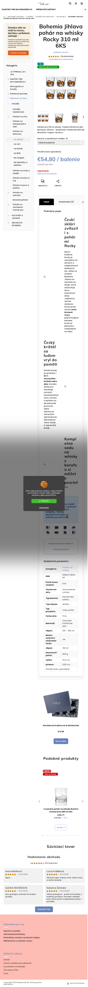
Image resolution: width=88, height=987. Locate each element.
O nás (6, 973)
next (83, 801)
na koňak (18, 148)
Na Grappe (19, 157)
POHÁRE (15, 103)
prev (39, 801)
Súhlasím (45, 501)
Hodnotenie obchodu (44, 857)
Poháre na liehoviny (18, 132)
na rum (17, 144)
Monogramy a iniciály (17, 87)
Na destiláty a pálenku (20, 163)
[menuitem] (17, 9)
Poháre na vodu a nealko (21, 172)
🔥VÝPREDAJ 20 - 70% (18, 73)
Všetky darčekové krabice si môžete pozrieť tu (60, 546)
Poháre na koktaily (18, 194)
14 (77, 835)
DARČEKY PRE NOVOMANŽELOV (18, 80)
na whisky (18, 139)
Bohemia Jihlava (61, 52)
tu (66, 486)
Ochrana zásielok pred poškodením (18, 963)
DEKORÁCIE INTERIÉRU (17, 224)
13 (74, 835)
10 (67, 835)
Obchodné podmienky (14, 934)
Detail (59, 827)
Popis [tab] (46, 201)
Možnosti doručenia (47, 173)
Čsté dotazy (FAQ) (11, 970)
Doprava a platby (12, 931)
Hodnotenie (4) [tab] (66, 201)
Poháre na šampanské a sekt (19, 124)
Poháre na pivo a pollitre (21, 186)
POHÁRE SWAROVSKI (18, 110)
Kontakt (7, 959)
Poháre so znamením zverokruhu (18, 207)
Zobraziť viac (44, 909)
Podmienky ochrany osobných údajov (22, 937)
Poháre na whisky (67, 569)
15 (79, 835)
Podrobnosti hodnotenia (61, 59)
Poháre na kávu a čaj (21, 179)
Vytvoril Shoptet (77, 983)
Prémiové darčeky (19, 93)
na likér (17, 153)
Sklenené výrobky (18, 98)
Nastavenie (44, 508)
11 (69, 835)
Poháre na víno (20, 116)
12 (72, 835)
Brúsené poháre (20, 200)
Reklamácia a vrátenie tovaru (18, 941)
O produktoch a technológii (14, 966)
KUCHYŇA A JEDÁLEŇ (17, 216)
